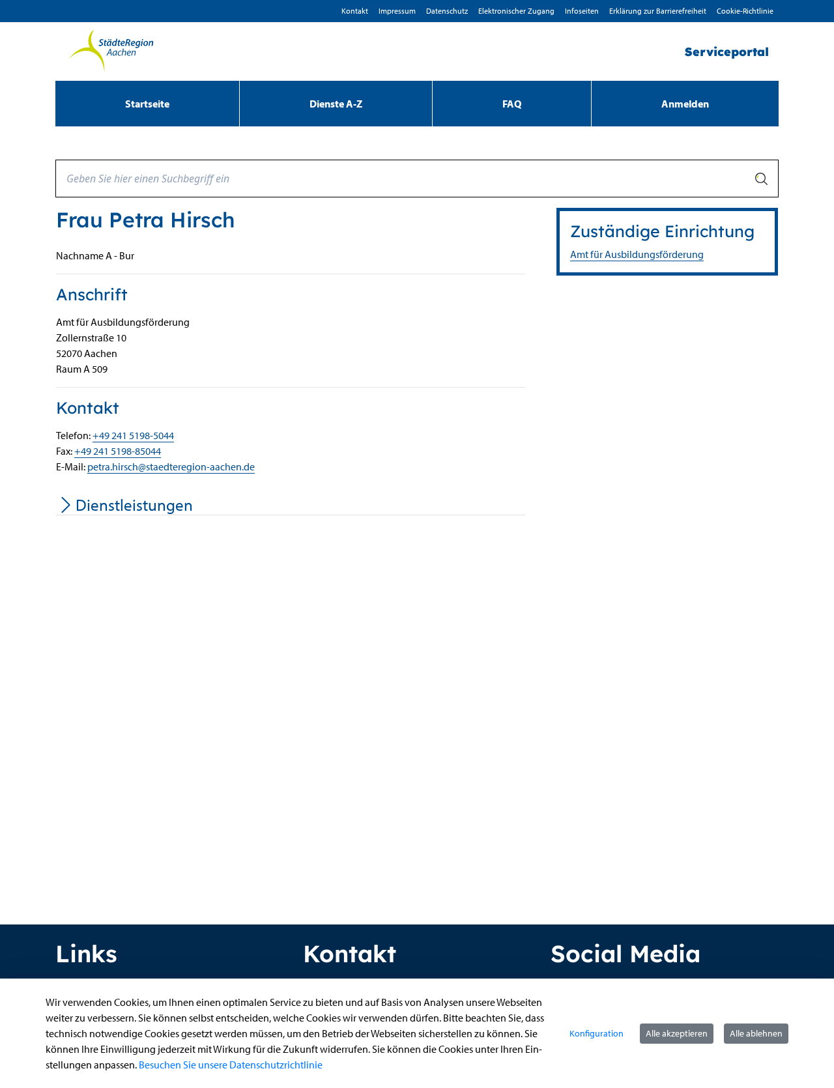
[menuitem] (147, 103)
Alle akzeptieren (677, 1033)
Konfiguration (596, 1033)
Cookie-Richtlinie (745, 11)
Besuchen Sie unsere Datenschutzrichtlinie (231, 1064)
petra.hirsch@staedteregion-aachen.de (171, 466)
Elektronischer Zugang (516, 11)
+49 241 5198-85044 (117, 450)
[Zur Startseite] (110, 51)
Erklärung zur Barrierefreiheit (657, 11)
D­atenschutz (447, 11)
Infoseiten (582, 11)
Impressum (397, 11)
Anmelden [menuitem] (685, 103)
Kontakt (354, 11)
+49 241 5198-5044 (133, 435)
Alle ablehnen (756, 1033)
